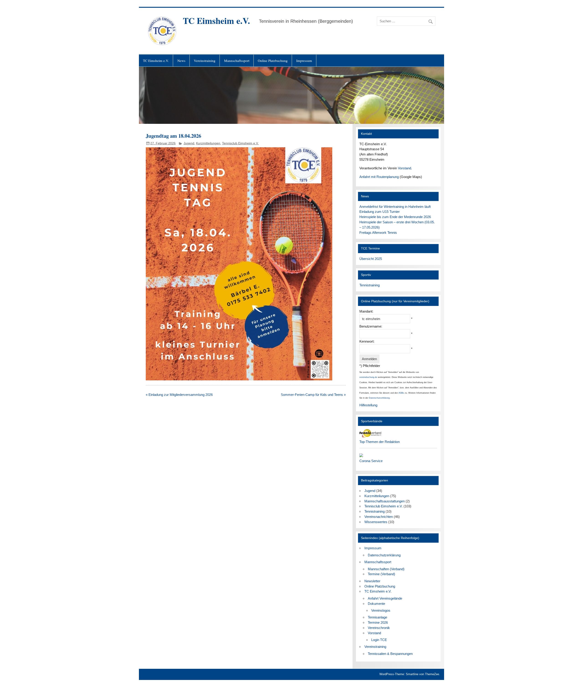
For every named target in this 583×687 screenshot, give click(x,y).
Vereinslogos (380, 610)
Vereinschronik (379, 628)
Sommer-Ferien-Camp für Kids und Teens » (313, 395)
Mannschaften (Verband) (386, 569)
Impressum (304, 60)
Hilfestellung (368, 405)
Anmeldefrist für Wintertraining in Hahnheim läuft (395, 207)
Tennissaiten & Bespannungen (390, 654)
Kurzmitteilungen (208, 143)
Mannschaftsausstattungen (384, 501)
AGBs (401, 393)
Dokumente (376, 604)
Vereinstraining (204, 60)
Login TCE (379, 640)
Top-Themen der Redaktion (379, 442)
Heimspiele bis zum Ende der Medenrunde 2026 (395, 217)
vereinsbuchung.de (368, 377)
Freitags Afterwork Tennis (378, 232)
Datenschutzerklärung (379, 398)
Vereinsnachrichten (378, 517)
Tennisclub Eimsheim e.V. (240, 143)
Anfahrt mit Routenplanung (379, 177)
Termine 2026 (378, 622)
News (181, 60)
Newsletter (372, 581)
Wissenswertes (375, 522)
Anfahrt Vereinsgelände (385, 598)
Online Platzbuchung (273, 60)
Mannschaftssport (236, 60)
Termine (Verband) (381, 574)
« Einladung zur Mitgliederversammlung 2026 (179, 395)
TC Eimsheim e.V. (216, 20)
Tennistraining (369, 285)
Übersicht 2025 (370, 259)
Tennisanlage (377, 617)
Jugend (189, 143)
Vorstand (404, 168)
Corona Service (371, 461)
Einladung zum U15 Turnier (379, 212)
